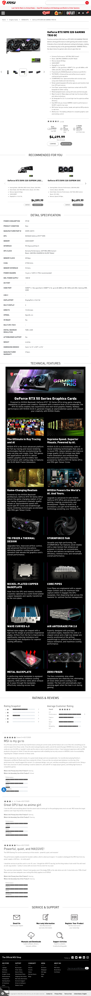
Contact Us (49, 994)
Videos (30, 972)
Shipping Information (21, 976)
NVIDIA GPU (25, 20)
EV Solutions (5, 983)
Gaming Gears (6, 981)
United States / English (80, 994)
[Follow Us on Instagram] (87, 957)
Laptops (4, 967)
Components (5, 978)
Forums (30, 970)
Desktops (4, 970)
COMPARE (53, 144)
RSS (42, 976)
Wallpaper (44, 970)
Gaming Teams (32, 974)
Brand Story (57, 970)
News (42, 974)
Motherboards (6, 976)
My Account (18, 967)
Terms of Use (68, 994)
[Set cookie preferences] (4, 991)
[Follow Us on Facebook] (72, 957)
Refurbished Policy (20, 974)
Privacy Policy (58, 994)
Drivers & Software (20, 983)
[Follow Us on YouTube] (80, 957)
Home (4, 20)
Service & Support (20, 981)
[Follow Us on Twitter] (76, 957)
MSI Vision (57, 967)
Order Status (18, 970)
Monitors (4, 972)
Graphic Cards (13, 20)
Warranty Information (21, 978)
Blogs (29, 976)
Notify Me (67, 144)
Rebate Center (19, 985)
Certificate (57, 972)
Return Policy (19, 972)
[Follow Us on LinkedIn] (84, 957)
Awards (30, 967)
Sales (3, 985)
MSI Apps (43, 972)
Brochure (43, 967)
